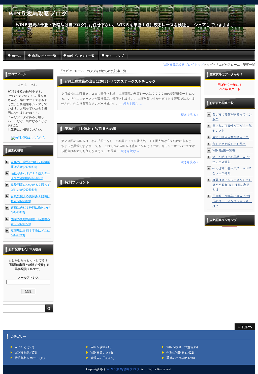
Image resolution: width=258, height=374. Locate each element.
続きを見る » (189, 115)
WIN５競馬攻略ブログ (38, 13)
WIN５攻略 (98, 347)
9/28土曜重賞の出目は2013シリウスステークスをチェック (110, 81)
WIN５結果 (22, 352)
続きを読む (132, 103)
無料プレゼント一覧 (80, 56)
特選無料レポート (27, 358)
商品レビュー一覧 (44, 56)
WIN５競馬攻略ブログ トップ (184, 64)
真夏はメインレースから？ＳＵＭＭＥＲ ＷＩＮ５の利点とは (232, 184)
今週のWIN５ (175, 352)
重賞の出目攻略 (176, 358)
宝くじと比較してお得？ (229, 144)
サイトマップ (115, 56)
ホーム (16, 56)
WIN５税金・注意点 (180, 347)
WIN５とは (22, 347)
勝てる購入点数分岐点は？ (230, 137)
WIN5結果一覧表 (223, 150)
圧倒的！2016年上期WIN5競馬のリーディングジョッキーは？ (232, 200)
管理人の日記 (99, 358)
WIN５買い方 (99, 352)
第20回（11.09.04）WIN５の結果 (90, 129)
